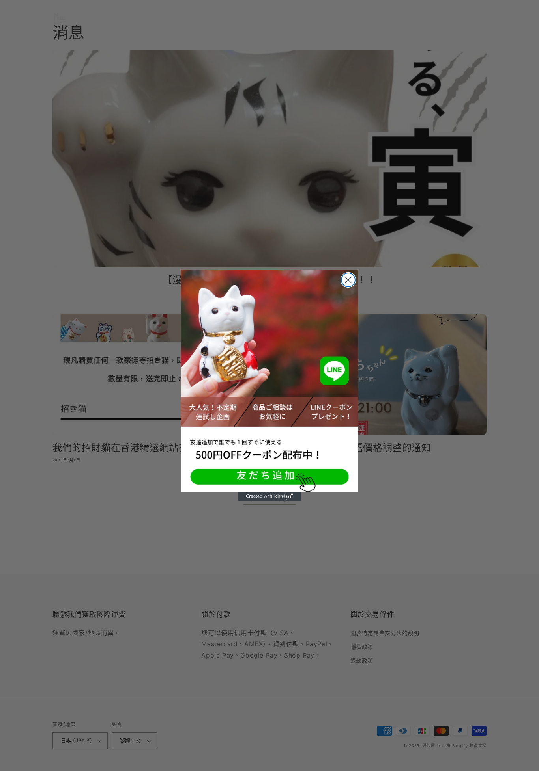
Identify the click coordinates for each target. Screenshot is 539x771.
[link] (269, 381)
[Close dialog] (348, 280)
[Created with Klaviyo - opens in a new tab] (269, 496)
